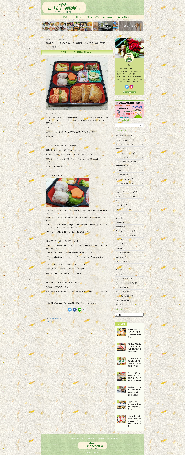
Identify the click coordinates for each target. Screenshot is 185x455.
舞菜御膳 (50, 321)
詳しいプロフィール (129, 92)
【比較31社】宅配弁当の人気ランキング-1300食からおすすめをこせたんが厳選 (135, 421)
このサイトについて (91, 438)
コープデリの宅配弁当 (54, 318)
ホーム (117, 438)
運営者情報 (102, 438)
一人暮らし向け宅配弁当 (92, 17)
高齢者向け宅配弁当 (123, 17)
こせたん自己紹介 (70, 438)
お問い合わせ (110, 438)
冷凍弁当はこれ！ (108, 17)
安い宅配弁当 (77, 17)
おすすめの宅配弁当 (61, 17)
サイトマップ (80, 438)
